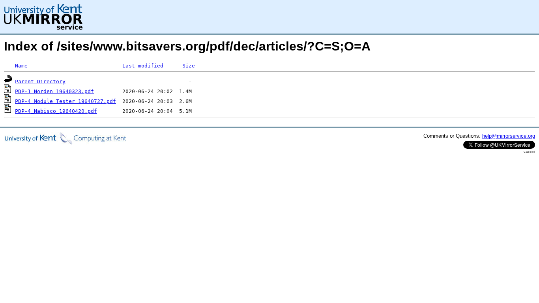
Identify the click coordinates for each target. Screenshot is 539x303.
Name (21, 66)
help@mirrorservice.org (508, 136)
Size (188, 66)
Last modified (142, 66)
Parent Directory (40, 81)
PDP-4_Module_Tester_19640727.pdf (65, 101)
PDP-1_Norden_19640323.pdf (54, 91)
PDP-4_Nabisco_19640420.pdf (56, 111)
